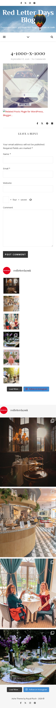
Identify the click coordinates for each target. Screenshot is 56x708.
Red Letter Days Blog (28, 16)
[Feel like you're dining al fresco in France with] (11, 357)
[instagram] (30, 3)
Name (7, 153)
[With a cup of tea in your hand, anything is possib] (11, 321)
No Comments (38, 58)
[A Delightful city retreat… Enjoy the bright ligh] (11, 304)
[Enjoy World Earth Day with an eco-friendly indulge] (11, 340)
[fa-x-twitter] (25, 3)
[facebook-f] (21, 3)
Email (6, 168)
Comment (8, 207)
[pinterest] (34, 3)
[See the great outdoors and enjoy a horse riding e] (11, 375)
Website (7, 182)
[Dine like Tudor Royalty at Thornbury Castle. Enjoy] (11, 286)
